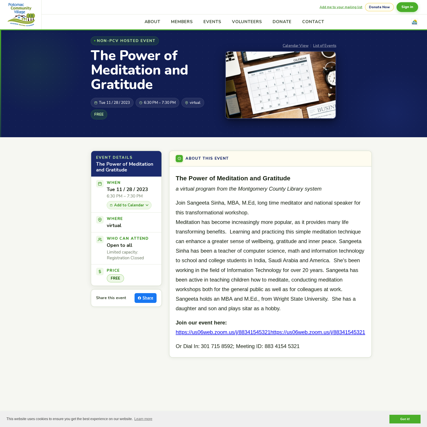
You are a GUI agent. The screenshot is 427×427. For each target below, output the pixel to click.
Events (212, 22)
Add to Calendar (129, 205)
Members (182, 22)
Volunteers (247, 22)
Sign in (407, 6)
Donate (282, 22)
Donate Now (379, 7)
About (153, 22)
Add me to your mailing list (341, 7)
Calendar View (295, 45)
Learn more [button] (143, 419)
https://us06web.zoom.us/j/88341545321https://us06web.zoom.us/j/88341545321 (270, 332)
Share (148, 297)
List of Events (324, 45)
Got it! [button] (405, 419)
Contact (313, 22)
